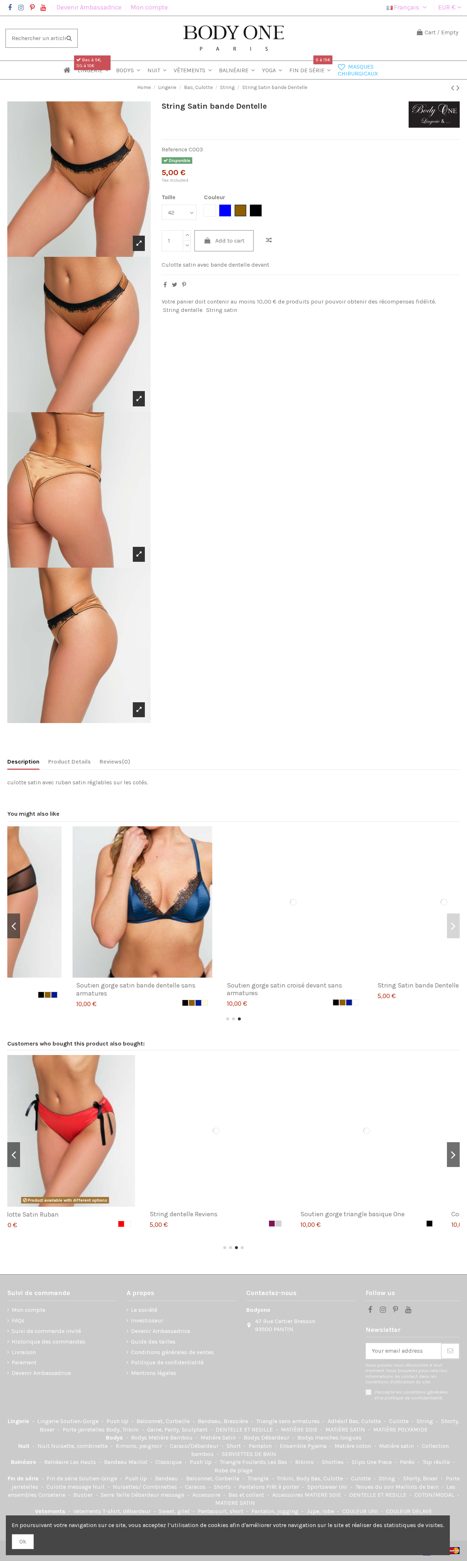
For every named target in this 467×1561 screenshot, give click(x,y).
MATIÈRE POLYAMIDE (400, 1429)
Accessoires (288, 1494)
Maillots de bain (417, 1486)
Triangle (258, 1478)
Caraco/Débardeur (195, 1445)
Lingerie (19, 1421)
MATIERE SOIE (324, 1494)
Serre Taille (116, 1494)
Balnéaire (24, 1461)
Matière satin (397, 1445)
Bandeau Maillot (126, 1461)
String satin (221, 309)
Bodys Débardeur (267, 1437)
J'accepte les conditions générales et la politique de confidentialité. (411, 1394)
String (426, 1421)
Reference (174, 149)
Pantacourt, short (221, 1511)
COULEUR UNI (360, 1511)
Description (23, 761)
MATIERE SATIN (235, 1502)
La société (144, 1309)
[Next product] (458, 88)
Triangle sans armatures (288, 1421)
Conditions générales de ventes (172, 1352)
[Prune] (139, 1223)
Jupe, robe (321, 1511)
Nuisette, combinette (80, 1445)
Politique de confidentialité (167, 1362)
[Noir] (125, 1003)
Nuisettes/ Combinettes (145, 1486)
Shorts (223, 1486)
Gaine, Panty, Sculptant (178, 1429)
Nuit (24, 1445)
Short (234, 1445)
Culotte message (69, 1486)
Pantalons (252, 1486)
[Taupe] (440, 1223)
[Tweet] (174, 284)
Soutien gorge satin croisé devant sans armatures (224, 989)
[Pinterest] (184, 284)
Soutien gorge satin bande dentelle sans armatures (76, 989)
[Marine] (139, 1003)
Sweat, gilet (175, 1511)
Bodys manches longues (329, 1437)
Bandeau (167, 1478)
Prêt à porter (283, 1486)
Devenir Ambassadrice (90, 7)
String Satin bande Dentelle (359, 985)
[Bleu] (440, 995)
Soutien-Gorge (80, 1421)
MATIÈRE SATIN (346, 1429)
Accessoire (207, 1494)
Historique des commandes (48, 1341)
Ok (22, 1541)
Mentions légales (153, 1372)
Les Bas (278, 1461)
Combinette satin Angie (353, 1214)
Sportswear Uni (328, 1486)
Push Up (118, 1421)
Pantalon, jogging (275, 1511)
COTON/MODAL (435, 1494)
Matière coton (354, 1445)
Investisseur (147, 1320)
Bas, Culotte (365, 1421)
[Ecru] (145, 1003)
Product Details (69, 761)
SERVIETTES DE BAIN (249, 1453)
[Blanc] (296, 1002)
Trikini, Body (294, 1478)
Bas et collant (247, 1494)
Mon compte (149, 7)
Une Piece (380, 1461)
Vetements (51, 1511)
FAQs (18, 1320)
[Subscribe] (450, 1351)
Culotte (399, 1421)
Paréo (408, 1461)
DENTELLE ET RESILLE (245, 1429)
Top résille (436, 1461)
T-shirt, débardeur (127, 1511)
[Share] (165, 284)
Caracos (196, 1486)
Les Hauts (83, 1461)
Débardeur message (158, 1494)
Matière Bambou (171, 1437)
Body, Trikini (123, 1429)
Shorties (333, 1461)
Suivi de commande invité (46, 1331)
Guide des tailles (153, 1341)
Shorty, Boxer (421, 1478)
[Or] (132, 1003)
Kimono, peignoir (139, 1445)
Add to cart (229, 240)
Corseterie (52, 1494)
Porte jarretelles (84, 1429)
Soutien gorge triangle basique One (219, 1214)
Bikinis (305, 1461)
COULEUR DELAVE (409, 1511)
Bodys (115, 1437)
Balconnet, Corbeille (163, 1421)
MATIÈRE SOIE (300, 1429)
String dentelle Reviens (50, 1214)
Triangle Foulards (243, 1461)
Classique (169, 1461)
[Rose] (447, 1223)
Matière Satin (219, 1437)
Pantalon (261, 1445)
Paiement (24, 1362)
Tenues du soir (375, 1486)
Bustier (83, 1494)
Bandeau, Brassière (224, 1421)
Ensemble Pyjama (304, 1445)
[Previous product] (453, 88)
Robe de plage (233, 1470)
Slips (359, 1461)
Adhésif (338, 1421)
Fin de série (24, 1478)
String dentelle (182, 309)
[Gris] (145, 1223)
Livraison (24, 1352)
